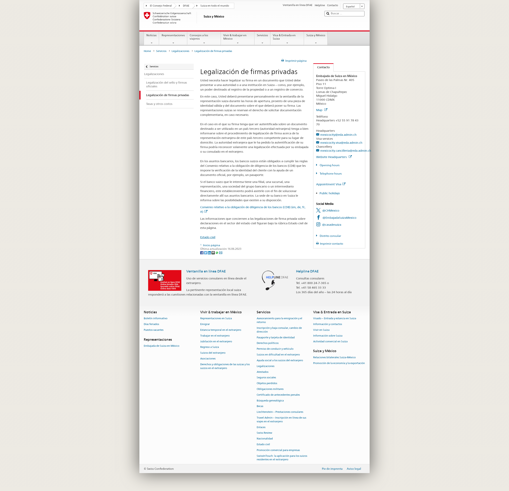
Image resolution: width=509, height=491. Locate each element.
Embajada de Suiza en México (161, 345)
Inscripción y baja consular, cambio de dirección (279, 329)
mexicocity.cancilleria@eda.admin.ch (345, 150)
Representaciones (173, 35)
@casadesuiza (331, 224)
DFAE (186, 5)
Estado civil (207, 237)
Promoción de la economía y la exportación (339, 363)
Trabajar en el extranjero (215, 335)
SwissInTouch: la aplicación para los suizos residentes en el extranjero (282, 457)
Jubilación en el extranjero (216, 341)
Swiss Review (264, 432)
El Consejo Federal (161, 5)
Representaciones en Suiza (216, 318)
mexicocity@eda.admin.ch (338, 135)
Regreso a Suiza (209, 347)
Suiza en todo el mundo (214, 5)
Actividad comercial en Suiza (330, 341)
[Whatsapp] (217, 252)
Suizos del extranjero (212, 352)
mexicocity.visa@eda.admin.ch (341, 142)
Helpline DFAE (307, 271)
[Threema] (213, 252)
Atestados (262, 371)
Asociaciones (208, 358)
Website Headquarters (332, 157)
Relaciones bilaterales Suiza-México (334, 357)
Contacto (321, 67)
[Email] (220, 252)
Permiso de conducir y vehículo (275, 349)
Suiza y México (315, 35)
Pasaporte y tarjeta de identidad (276, 337)
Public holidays (330, 193)
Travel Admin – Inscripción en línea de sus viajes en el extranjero (281, 419)
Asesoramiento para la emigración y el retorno (279, 320)
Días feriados (151, 324)
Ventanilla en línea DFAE (206, 271)
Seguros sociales (266, 377)
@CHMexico (330, 210)
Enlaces (261, 427)
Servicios (262, 35)
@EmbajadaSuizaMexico (339, 218)
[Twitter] (206, 252)
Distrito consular (330, 235)
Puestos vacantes (153, 329)
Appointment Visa (328, 184)
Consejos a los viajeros (199, 37)
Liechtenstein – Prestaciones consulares (280, 411)
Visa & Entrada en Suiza (284, 37)
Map (319, 110)
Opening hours (329, 165)
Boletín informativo (155, 318)
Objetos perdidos (267, 383)
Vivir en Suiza (321, 329)
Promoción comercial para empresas (278, 450)
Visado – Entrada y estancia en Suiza (334, 318)
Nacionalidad (265, 438)
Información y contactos (327, 324)
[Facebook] (202, 252)
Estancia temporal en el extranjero (220, 329)
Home (147, 51)
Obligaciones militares (270, 389)
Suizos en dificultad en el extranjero (278, 354)
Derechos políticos (268, 343)
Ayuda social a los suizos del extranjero (280, 360)
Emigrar (205, 324)
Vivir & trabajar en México (235, 37)
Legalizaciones (180, 51)
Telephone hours (330, 173)
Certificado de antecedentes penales (278, 394)
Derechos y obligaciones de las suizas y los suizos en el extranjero (225, 366)
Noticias (151, 35)
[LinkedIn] (210, 252)
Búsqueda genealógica (270, 400)
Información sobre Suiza (327, 335)
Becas (260, 406)
